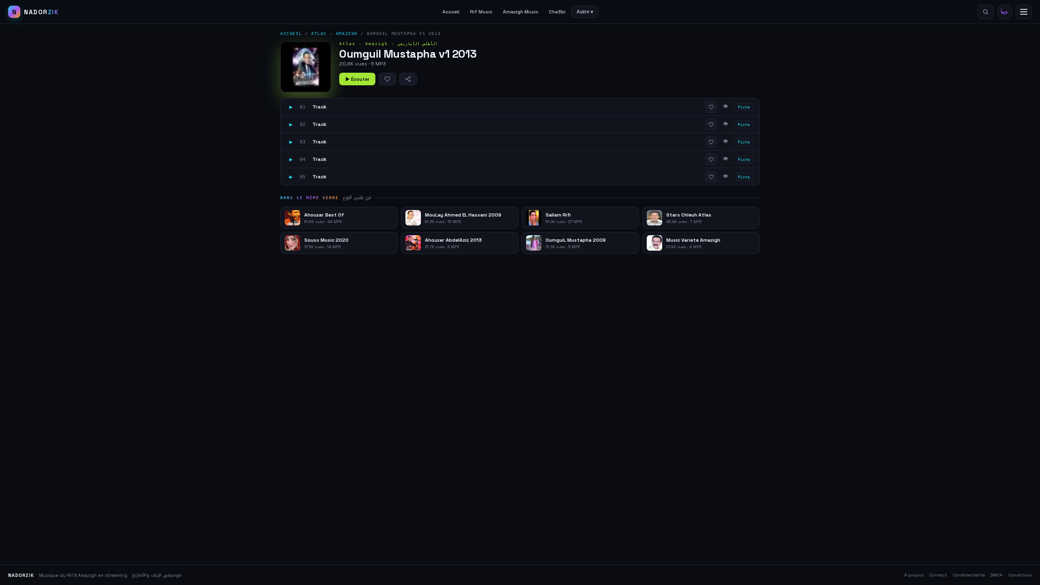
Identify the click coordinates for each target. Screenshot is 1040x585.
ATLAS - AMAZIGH (334, 33)
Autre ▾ (584, 12)
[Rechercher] (985, 11)
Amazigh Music (520, 12)
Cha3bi (557, 12)
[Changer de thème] (1004, 12)
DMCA (996, 575)
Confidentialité (969, 575)
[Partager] (408, 79)
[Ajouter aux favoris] (387, 79)
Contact (938, 575)
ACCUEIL (291, 33)
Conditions (1020, 575)
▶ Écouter (357, 79)
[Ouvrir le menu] (1024, 11)
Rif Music (481, 12)
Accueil (450, 12)
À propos (913, 575)
